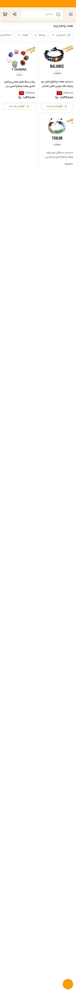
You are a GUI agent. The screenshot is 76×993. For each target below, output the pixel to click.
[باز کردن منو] (70, 14)
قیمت (25, 35)
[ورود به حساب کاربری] (15, 14)
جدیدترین (61, 35)
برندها (42, 35)
